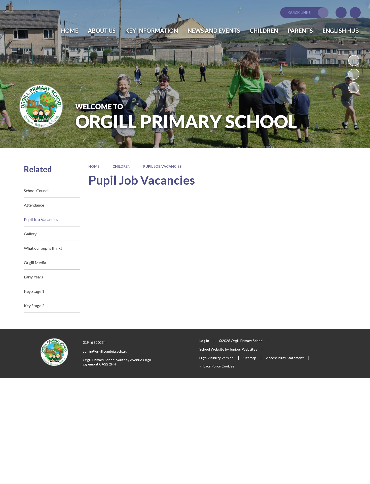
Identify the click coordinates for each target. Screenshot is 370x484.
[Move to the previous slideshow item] (353, 74)
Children (121, 166)
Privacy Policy (210, 366)
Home (93, 166)
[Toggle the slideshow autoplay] (353, 60)
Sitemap (249, 358)
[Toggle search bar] (355, 12)
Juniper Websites (243, 349)
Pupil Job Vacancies (162, 166)
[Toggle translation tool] (341, 12)
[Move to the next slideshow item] (353, 87)
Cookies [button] (227, 366)
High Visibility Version (216, 358)
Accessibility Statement (285, 358)
